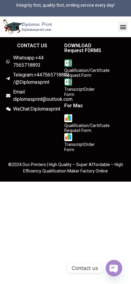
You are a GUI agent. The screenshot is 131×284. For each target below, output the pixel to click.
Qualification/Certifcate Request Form (87, 73)
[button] (123, 27)
